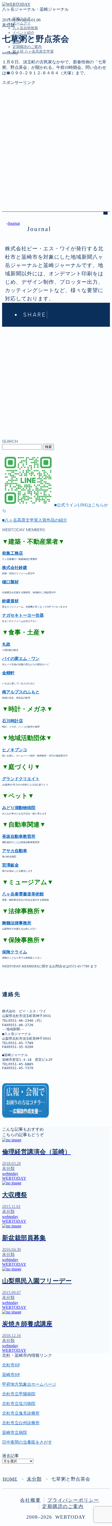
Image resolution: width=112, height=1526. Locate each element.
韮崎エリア (23, 75)
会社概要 (30, 1500)
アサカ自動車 (14, 851)
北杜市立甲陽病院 (18, 1394)
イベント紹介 (23, 33)
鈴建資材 (10, 601)
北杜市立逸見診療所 (21, 1413)
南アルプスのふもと (21, 692)
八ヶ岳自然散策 (25, 28)
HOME (10, 1479)
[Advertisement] (56, 142)
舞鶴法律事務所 (16, 923)
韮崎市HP (11, 1374)
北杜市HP (11, 1365)
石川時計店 (12, 721)
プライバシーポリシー (73, 1500)
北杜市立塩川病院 (18, 1403)
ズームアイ (22, 23)
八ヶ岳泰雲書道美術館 (23, 894)
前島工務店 (12, 553)
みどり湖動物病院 (18, 808)
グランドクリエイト (21, 779)
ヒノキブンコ (14, 750)
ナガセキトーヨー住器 (23, 615)
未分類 (8, 25)
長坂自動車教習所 (18, 836)
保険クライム (14, 952)
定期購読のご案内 (27, 47)
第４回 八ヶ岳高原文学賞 (33, 51)
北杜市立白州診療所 (21, 1423)
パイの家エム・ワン (21, 658)
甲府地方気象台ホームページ (29, 1384)
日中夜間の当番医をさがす (27, 1442)
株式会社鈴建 (14, 567)
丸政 (6, 644)
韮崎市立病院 (14, 1432)
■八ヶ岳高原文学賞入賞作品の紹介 (34, 520)
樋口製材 (10, 582)
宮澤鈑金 (10, 865)
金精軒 (8, 673)
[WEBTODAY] (16, 4)
